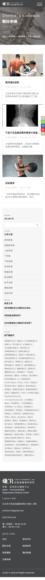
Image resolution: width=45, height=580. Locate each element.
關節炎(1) (17, 448)
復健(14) (20, 341)
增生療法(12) (25, 348)
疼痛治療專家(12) (11, 358)
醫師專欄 (21, 36)
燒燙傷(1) (8, 420)
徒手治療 (8, 282)
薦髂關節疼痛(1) (10, 441)
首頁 (4, 36)
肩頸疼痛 (8, 240)
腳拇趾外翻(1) (32, 431)
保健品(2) (33, 382)
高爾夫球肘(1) (29, 455)
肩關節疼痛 (9, 245)
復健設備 (8, 272)
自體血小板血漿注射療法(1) (14, 438)
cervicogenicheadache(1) (14, 400)
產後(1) (15, 420)
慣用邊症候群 (12, 82)
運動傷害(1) (35, 445)
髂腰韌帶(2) (15, 393)
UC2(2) (20, 382)
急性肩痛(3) (33, 375)
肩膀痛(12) (19, 362)
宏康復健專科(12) (11, 351)
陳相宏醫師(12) (30, 365)
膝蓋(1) (36, 434)
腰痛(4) (17, 375)
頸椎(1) (18, 452)
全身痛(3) (24, 375)
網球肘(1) (32, 420)
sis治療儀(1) (28, 400)
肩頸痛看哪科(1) (20, 424)
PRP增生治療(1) (33, 393)
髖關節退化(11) (10, 372)
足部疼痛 (8, 266)
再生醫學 (8, 277)
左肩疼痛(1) (17, 414)
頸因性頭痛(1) (10, 452)
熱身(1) (30, 417)
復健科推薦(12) (24, 351)
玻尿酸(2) (8, 389)
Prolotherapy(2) (10, 382)
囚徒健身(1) (28, 407)
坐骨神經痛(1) (10, 410)
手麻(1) (7, 417)
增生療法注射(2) (10, 386)
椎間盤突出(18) (10, 341)
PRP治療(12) (17, 344)
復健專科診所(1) (28, 414)
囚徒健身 (10, 183)
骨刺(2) (7, 393)
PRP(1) (23, 393)
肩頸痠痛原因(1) (20, 427)
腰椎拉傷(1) (22, 431)
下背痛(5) (30, 372)
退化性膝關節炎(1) (22, 445)
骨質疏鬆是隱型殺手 (12, 315)
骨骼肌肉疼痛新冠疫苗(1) (14, 455)
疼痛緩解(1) (23, 420)
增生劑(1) (19, 410)
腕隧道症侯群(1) (10, 431)
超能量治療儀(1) (32, 441)
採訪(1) (13, 417)
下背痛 (7, 256)
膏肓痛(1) (29, 434)
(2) (19, 379)
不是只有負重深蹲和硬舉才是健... (22, 132)
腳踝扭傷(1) (9, 434)
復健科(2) (21, 386)
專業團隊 (6, 552)
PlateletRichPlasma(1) (13, 396)
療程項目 (26, 539)
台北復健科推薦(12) (12, 348)
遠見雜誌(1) (9, 448)
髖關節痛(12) (21, 369)
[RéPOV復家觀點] (43, 133)
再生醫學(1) (15, 403)
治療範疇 (6, 559)
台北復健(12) (27, 344)
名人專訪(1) (18, 407)
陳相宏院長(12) (10, 369)
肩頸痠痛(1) (9, 427)
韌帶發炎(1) (27, 448)
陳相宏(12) (19, 365)
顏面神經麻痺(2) (32, 389)
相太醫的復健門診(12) (26, 358)
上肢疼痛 (8, 250)
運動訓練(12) (9, 365)
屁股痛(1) (8, 414)
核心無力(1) (22, 417)
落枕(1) (28, 438)
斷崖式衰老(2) (31, 386)
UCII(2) (26, 382)
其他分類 (8, 293)
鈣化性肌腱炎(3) (10, 379)
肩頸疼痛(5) (9, 375)
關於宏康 (6, 546)
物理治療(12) (31, 355)
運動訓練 (8, 288)
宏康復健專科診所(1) (31, 410)
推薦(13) (8, 344)
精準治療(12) (9, 362)
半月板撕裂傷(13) (30, 341)
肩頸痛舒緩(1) (32, 424)
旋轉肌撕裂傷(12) (11, 355)
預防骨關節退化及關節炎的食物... (18, 308)
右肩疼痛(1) (9, 407)
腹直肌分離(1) (19, 434)
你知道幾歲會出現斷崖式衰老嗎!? (18, 323)
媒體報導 (26, 546)
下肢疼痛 (8, 261)
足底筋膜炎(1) (10, 445)
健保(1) (7, 403)
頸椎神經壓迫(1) (28, 452)
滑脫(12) (22, 355)
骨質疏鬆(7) (21, 372)
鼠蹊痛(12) (32, 369)
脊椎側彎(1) (31, 427)
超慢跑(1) (21, 441)
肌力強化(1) (9, 424)
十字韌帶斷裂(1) (27, 403)
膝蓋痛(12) (28, 362)
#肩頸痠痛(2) (25, 379)
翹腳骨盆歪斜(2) (19, 389)
